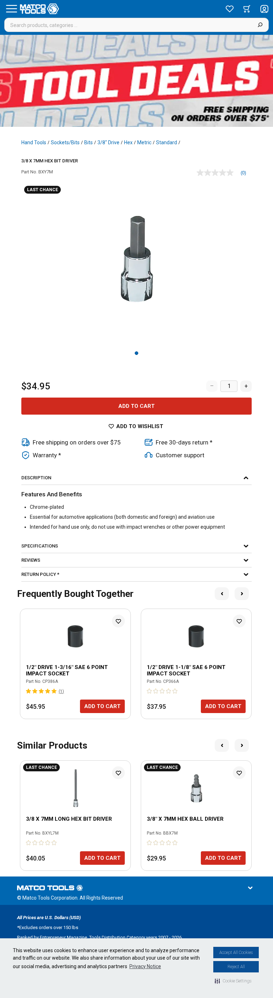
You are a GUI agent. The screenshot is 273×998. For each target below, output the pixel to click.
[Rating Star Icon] (29, 691)
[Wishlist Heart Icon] (118, 621)
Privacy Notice (145, 966)
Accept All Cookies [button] (236, 952)
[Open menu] (11, 9)
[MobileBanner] (136, 81)
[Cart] (246, 9)
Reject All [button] (236, 966)
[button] (233, 981)
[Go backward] (222, 593)
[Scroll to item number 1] (136, 353)
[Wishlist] (229, 9)
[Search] (260, 25)
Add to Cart (136, 406)
